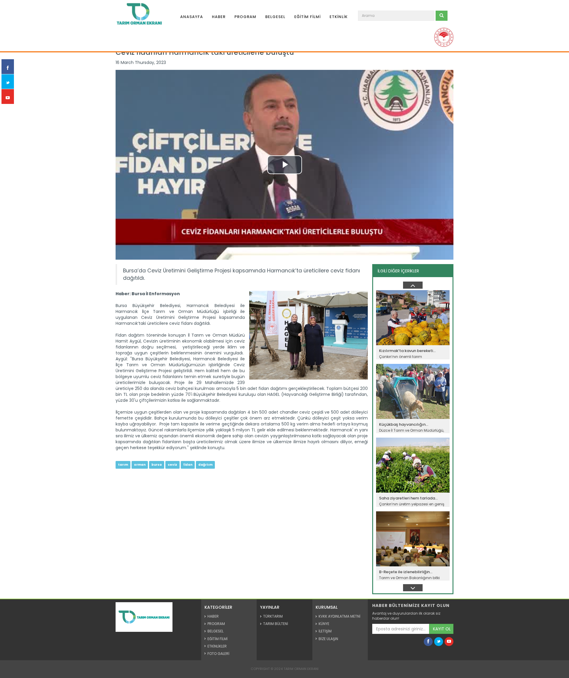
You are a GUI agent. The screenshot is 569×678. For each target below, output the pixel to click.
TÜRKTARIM (273, 616)
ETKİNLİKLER (217, 646)
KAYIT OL (442, 629)
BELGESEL (275, 17)
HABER (219, 17)
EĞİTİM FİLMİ (307, 17)
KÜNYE (324, 623)
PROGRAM (245, 17)
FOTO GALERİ (218, 653)
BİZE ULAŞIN (328, 638)
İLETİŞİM (325, 631)
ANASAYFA (191, 17)
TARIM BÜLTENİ (275, 623)
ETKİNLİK (339, 17)
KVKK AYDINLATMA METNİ (339, 616)
